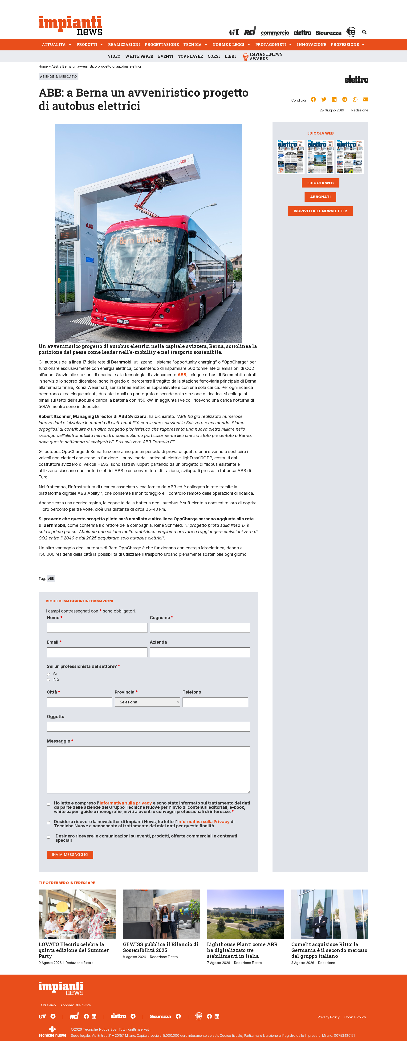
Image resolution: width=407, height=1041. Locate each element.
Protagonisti (270, 44)
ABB (51, 578)
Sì (55, 674)
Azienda (158, 642)
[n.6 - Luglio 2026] (291, 158)
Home (43, 66)
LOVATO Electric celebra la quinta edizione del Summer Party (74, 950)
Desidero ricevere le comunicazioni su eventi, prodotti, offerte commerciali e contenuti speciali (146, 838)
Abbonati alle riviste (76, 1005)
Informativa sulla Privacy (203, 821)
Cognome (161, 618)
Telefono (192, 692)
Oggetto (55, 716)
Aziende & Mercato (58, 76)
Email (54, 642)
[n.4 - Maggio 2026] (350, 158)
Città (53, 692)
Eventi (165, 56)
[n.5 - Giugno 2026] (320, 158)
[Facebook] (53, 1016)
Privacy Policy (329, 1017)
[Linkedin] (94, 1016)
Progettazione (162, 44)
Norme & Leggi (228, 44)
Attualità (54, 44)
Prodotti (87, 44)
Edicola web (320, 183)
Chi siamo (48, 1005)
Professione (345, 44)
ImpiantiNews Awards (266, 56)
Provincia (126, 692)
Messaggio (60, 741)
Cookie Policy (355, 1017)
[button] (364, 32)
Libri (230, 56)
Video (114, 56)
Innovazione (311, 44)
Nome (55, 618)
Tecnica (192, 44)
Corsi (214, 56)
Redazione (359, 110)
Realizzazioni (124, 44)
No (56, 679)
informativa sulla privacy (126, 802)
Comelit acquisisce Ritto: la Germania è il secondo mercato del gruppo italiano (329, 950)
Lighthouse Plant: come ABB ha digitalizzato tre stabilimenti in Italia (242, 950)
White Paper (139, 56)
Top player (190, 56)
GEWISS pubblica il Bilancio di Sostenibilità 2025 (160, 947)
